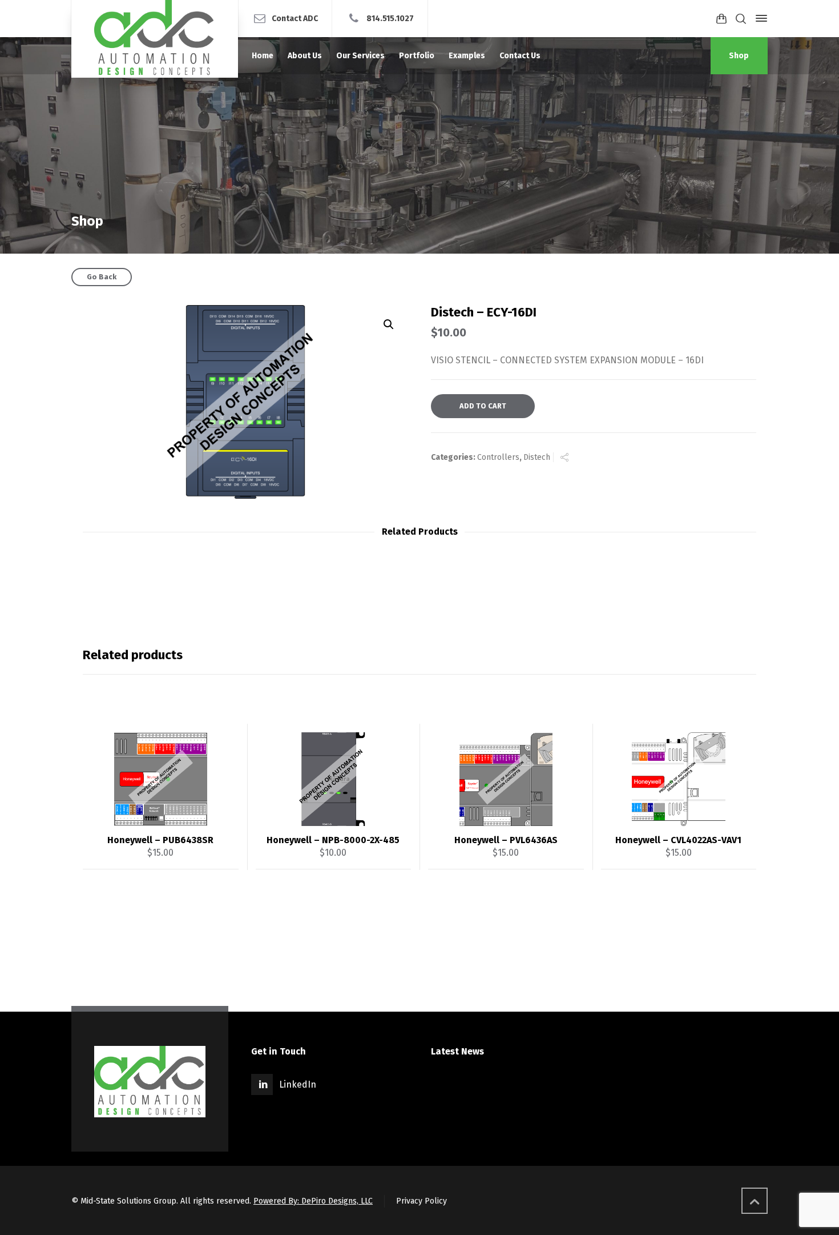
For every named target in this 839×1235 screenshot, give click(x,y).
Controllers (498, 457)
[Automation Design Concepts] (154, 39)
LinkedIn (297, 1084)
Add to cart (482, 406)
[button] (388, 324)
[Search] (741, 18)
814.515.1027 (390, 18)
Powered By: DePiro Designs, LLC (313, 1201)
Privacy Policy (421, 1201)
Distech (536, 457)
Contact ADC (295, 18)
